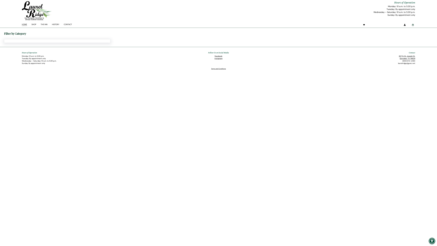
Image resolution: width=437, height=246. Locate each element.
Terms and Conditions (218, 69)
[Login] (404, 24)
